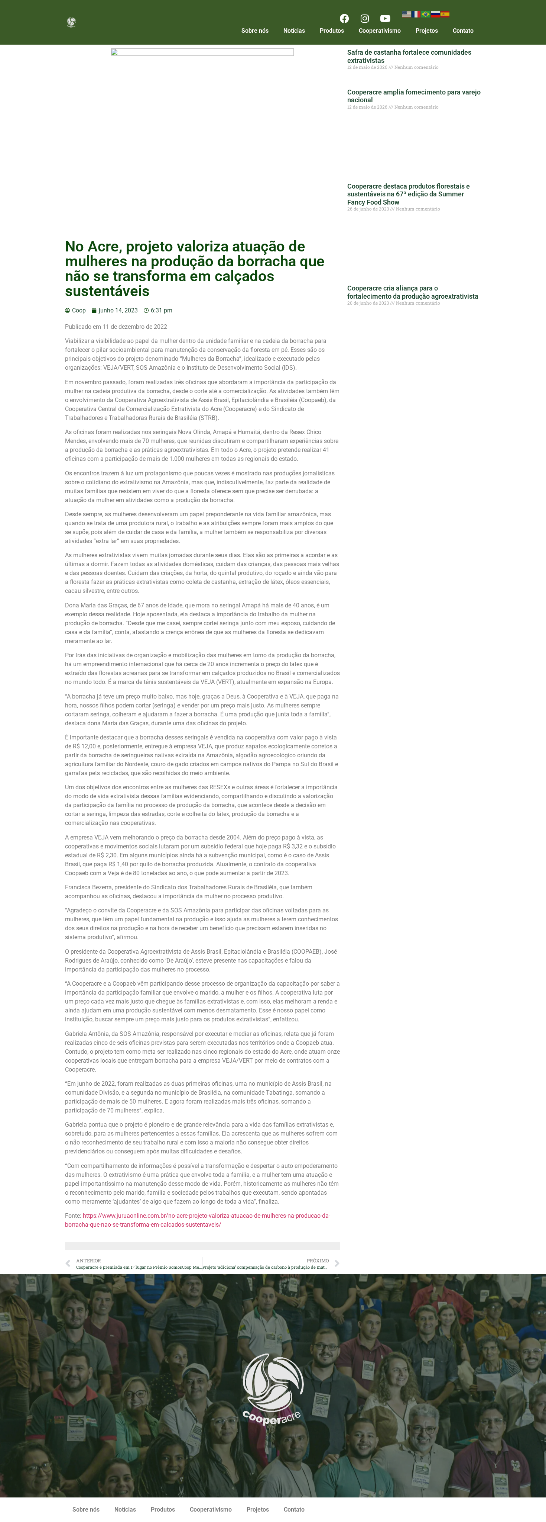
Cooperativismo (380, 30)
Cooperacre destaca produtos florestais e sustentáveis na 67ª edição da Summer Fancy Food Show (408, 194)
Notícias (294, 30)
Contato (463, 30)
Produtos (332, 30)
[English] (407, 13)
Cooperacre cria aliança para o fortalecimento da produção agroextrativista (412, 292)
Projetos (427, 30)
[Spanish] (445, 13)
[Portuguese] (426, 13)
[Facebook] (344, 18)
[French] (416, 13)
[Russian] (436, 13)
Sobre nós (255, 30)
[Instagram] (364, 18)
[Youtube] (385, 18)
